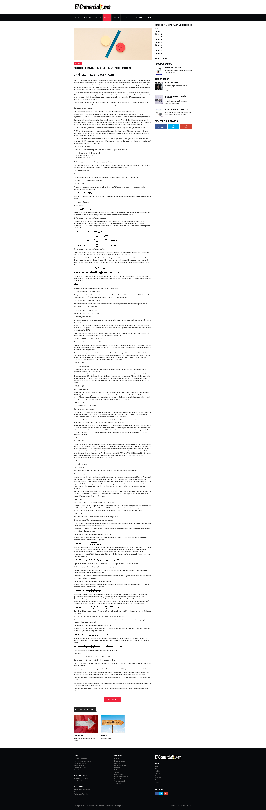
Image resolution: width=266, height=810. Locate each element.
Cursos (107, 17)
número (106, 115)
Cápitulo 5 (158, 42)
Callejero (117, 763)
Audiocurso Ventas (80, 792)
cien (148, 117)
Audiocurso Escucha (81, 794)
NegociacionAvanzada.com (83, 761)
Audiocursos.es (79, 765)
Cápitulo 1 (158, 31)
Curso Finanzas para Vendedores (97, 25)
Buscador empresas (121, 777)
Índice (104, 735)
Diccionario (126, 17)
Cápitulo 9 (158, 53)
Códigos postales (120, 781)
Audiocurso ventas (173, 83)
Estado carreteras (120, 765)
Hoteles (117, 770)
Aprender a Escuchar (174, 67)
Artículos (87, 17)
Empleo (116, 17)
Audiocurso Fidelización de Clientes (176, 97)
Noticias (97, 17)
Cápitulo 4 (158, 40)
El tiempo (117, 759)
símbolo (110, 111)
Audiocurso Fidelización (82, 790)
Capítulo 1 (114, 25)
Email (189, 806)
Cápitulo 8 (158, 51)
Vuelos (116, 772)
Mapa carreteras (120, 761)
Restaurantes (118, 774)
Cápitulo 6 (158, 45)
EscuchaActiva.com (80, 759)
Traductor (117, 783)
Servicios (138, 17)
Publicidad (181, 806)
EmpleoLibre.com (80, 768)
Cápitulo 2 (158, 34)
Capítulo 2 (79, 735)
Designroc (119, 806)
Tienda (148, 17)
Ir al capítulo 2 (113, 699)
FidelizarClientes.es (80, 763)
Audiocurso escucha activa (177, 109)
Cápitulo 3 (158, 37)
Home (77, 17)
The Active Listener (80, 781)
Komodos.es (78, 770)
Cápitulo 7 (158, 48)
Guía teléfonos (119, 779)
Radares (117, 768)
